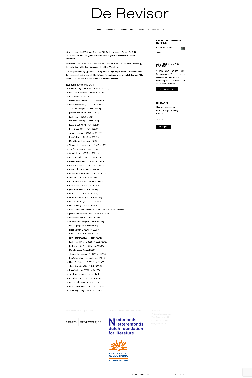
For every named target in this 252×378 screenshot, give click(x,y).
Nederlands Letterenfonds (81, 75)
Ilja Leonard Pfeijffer (78, 241)
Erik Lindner (74, 205)
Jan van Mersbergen (78, 213)
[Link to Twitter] (176, 374)
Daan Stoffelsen (76, 270)
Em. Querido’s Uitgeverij (107, 71)
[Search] (162, 29)
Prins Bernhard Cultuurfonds (85, 78)
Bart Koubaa (74, 185)
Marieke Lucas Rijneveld (80, 250)
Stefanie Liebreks (77, 197)
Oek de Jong (74, 153)
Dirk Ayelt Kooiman (77, 181)
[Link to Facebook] (184, 374)
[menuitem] (98, 29)
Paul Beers (74, 96)
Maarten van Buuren (78, 100)
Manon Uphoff (75, 282)
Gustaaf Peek (75, 233)
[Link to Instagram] (180, 374)
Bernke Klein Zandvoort (79, 173)
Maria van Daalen (77, 104)
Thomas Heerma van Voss (81, 145)
